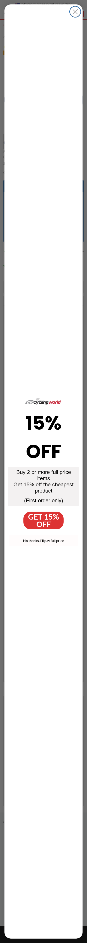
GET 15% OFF (43, 520)
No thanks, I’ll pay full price (43, 540)
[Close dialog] (75, 11)
